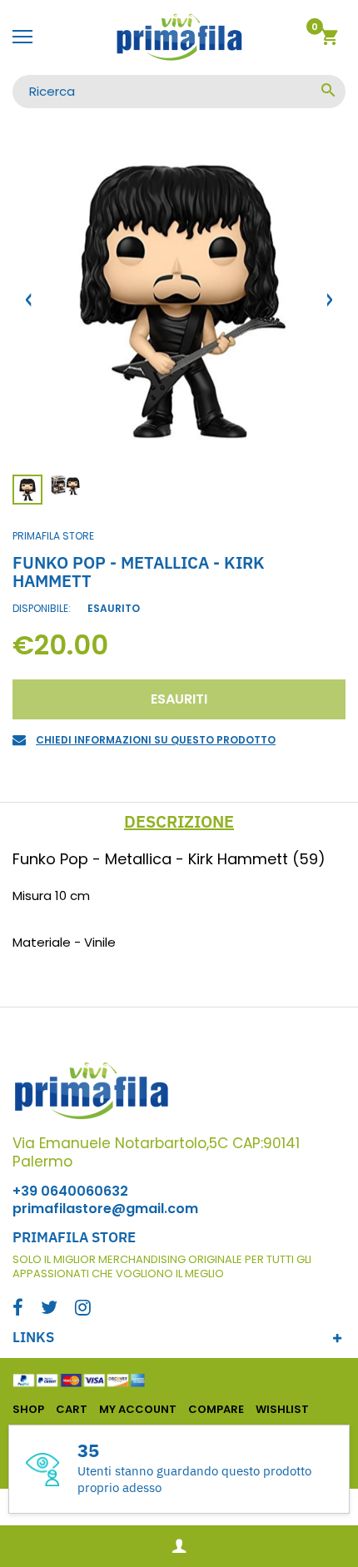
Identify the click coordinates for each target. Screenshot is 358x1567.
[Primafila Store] (179, 37)
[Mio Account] (179, 1546)
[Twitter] (49, 1309)
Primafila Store (53, 536)
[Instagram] (83, 1309)
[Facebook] (17, 1309)
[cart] (329, 39)
